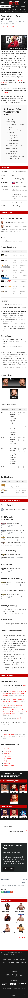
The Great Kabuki (18, 933)
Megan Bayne (6, 693)
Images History (13, 138)
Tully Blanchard (13, 712)
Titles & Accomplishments (14, 146)
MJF (12, 710)
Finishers (11, 132)
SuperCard (11, 962)
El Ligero (16, 922)
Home (4, 959)
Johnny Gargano (8, 756)
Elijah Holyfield (5, 911)
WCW (20, 9)
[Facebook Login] (5, 892)
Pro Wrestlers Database (9, 26)
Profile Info (9, 119)
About (4, 988)
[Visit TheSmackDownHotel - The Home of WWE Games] (5, 984)
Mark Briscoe (7, 758)
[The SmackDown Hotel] (14, 2)
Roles (10, 127)
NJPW (9, 9)
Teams (2, 11)
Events (9, 965)
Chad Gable (7, 749)
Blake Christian (5, 933)
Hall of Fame (15, 11)
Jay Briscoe (7, 753)
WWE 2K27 (22, 959)
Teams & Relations (12, 148)
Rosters (23, 962)
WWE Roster (15, 6)
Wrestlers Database (6, 6)
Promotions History (15, 130)
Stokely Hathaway (8, 734)
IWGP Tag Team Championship (15, 582)
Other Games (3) (14, 159)
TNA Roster (3, 9)
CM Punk (10, 705)
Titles (14, 965)
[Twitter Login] (8, 892)
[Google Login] (11, 892)
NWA (6, 291)
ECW (24, 9)
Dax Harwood (5, 92)
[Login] (2, 892)
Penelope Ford (15, 693)
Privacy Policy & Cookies (19, 988)
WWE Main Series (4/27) (16, 156)
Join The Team (8, 869)
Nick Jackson (7, 763)
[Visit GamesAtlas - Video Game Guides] (22, 984)
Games (17, 962)
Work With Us (16, 991)
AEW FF (4, 962)
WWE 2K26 (15, 959)
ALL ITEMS (22, 937)
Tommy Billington (19, 911)
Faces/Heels (23, 11)
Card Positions (13, 143)
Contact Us (9, 988)
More (19, 965)
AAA (13, 9)
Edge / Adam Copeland (15, 699)
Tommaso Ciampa (9, 765)
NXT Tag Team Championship (15, 542)
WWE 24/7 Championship (14, 537)
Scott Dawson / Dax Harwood (17, 691)
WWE (6, 276)
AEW (6, 255)
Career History (10, 122)
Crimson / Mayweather (7, 922)
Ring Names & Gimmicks (16, 124)
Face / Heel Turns (14, 140)
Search (10, 991)
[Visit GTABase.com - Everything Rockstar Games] (13, 984)
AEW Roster (22, 6)
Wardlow (12, 714)
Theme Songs (13, 135)
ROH (16, 9)
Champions (8, 11)
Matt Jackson (7, 761)
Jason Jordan (7, 751)
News (9, 959)
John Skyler (20, 718)
